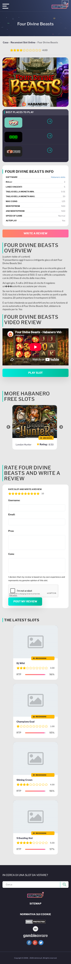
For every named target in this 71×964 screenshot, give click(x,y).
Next (61, 427)
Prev (8, 427)
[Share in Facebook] (29, 942)
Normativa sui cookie (35, 914)
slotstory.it (38, 958)
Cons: (11, 554)
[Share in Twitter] (40, 942)
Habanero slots (58, 177)
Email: (11, 514)
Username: (14, 500)
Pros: (11, 530)
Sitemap (35, 903)
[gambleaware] (35, 936)
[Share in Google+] (35, 942)
